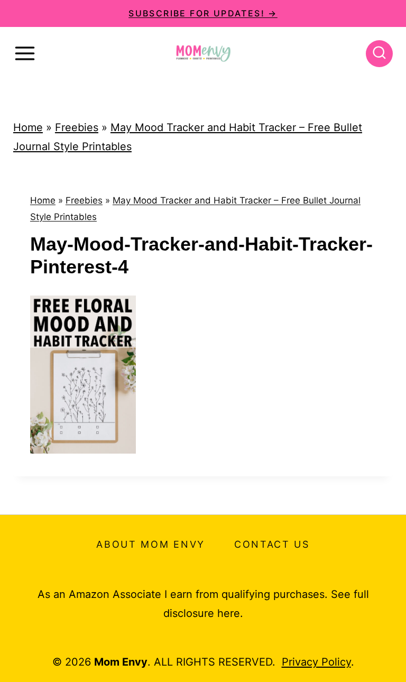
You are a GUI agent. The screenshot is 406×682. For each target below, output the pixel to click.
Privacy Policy (316, 662)
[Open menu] (24, 53)
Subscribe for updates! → (203, 13)
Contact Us (272, 544)
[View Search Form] (379, 53)
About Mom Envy (150, 544)
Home (28, 127)
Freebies (76, 127)
